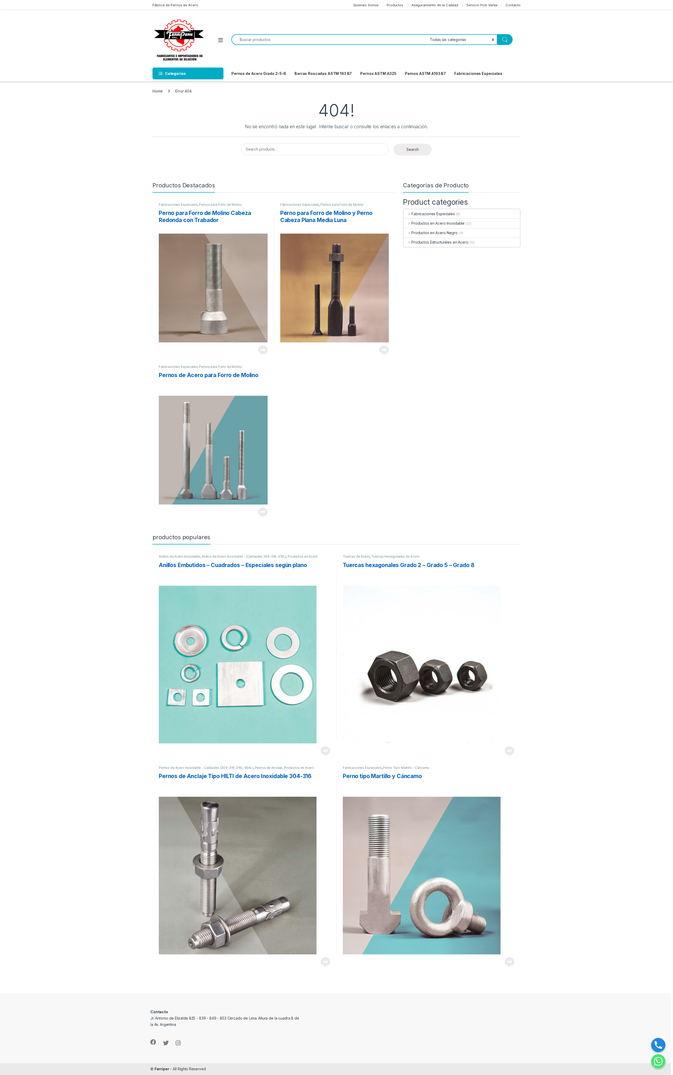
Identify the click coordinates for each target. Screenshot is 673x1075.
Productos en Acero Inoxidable (438, 223)
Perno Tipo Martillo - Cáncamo (406, 768)
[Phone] (658, 1045)
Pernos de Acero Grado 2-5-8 (258, 73)
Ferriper (162, 1069)
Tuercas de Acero (356, 556)
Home (157, 91)
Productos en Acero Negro (434, 232)
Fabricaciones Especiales (478, 73)
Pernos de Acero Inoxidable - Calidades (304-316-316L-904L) (206, 768)
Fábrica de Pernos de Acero (175, 5)
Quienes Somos (366, 5)
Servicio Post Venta (481, 5)
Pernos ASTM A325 (378, 73)
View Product (261, 349)
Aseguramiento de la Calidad (434, 5)
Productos (395, 5)
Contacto (513, 5)
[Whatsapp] (658, 1061)
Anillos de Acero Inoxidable (179, 556)
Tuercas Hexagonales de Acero (395, 556)
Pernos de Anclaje (269, 768)
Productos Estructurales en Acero (439, 242)
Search (412, 149)
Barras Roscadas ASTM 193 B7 (323, 73)
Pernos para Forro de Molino (220, 205)
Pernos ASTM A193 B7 (425, 73)
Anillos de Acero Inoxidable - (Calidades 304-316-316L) (244, 556)
